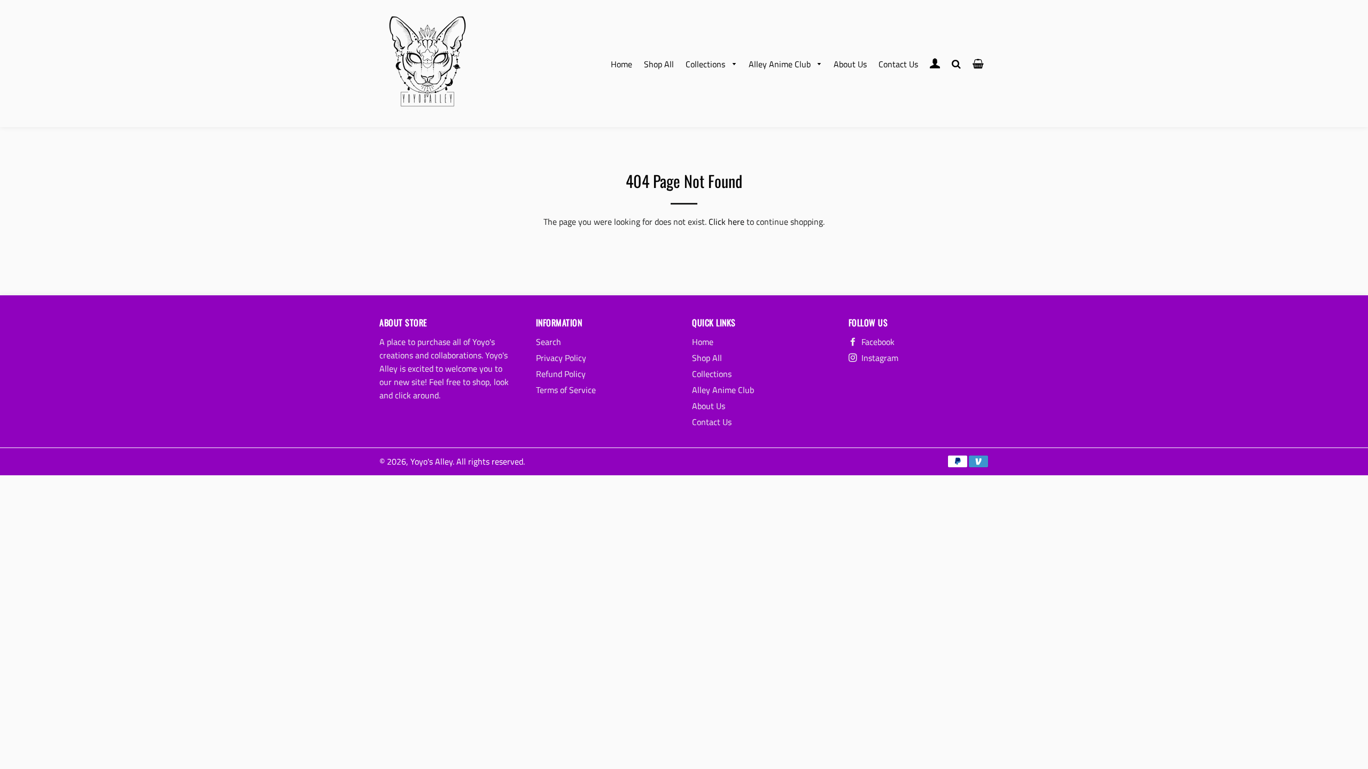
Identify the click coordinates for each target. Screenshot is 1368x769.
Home (621, 64)
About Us (850, 64)
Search (548, 341)
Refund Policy (561, 373)
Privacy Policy (561, 357)
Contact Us (898, 64)
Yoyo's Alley (431, 461)
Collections (706, 64)
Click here (726, 221)
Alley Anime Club (781, 64)
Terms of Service (566, 389)
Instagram (878, 357)
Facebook (877, 341)
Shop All (659, 64)
